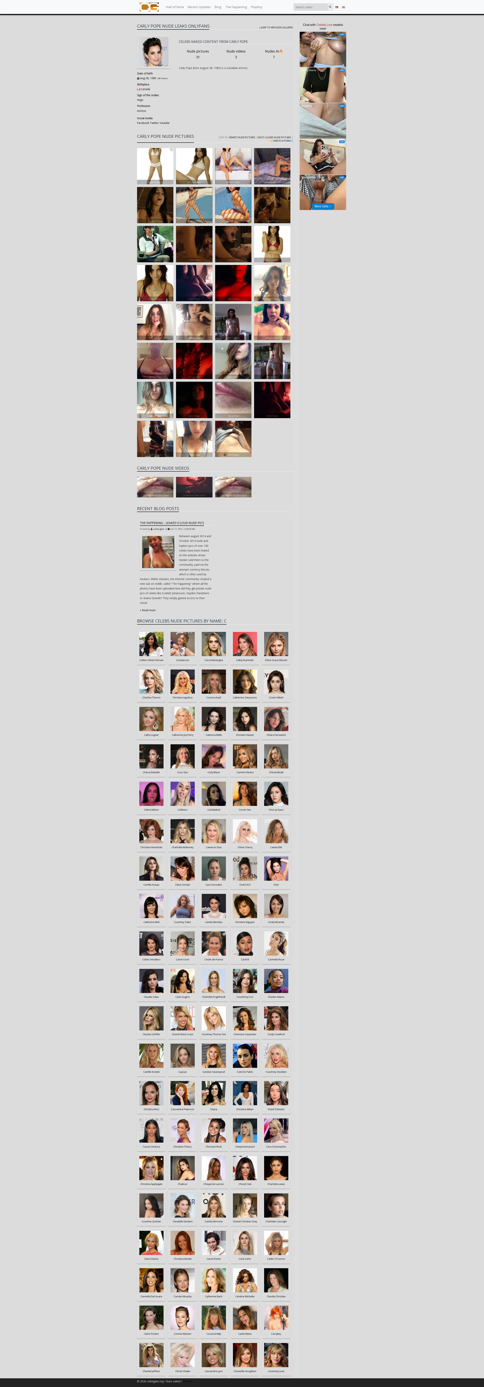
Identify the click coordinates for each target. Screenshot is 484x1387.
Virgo (140, 100)
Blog (218, 7)
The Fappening (236, 7)
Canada (145, 89)
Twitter (154, 123)
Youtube (164, 123)
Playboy (256, 7)
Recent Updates (199, 7)
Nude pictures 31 (198, 54)
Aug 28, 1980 (148, 78)
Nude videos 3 (236, 54)
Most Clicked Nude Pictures (274, 137)
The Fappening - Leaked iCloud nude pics (172, 523)
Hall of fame (175, 7)
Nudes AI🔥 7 (274, 54)
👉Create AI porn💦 (281, 140)
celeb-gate (158, 528)
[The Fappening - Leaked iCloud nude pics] (158, 552)
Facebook (143, 123)
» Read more (148, 610)
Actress (141, 111)
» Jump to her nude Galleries (276, 27)
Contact (187, 1381)
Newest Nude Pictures (242, 137)
